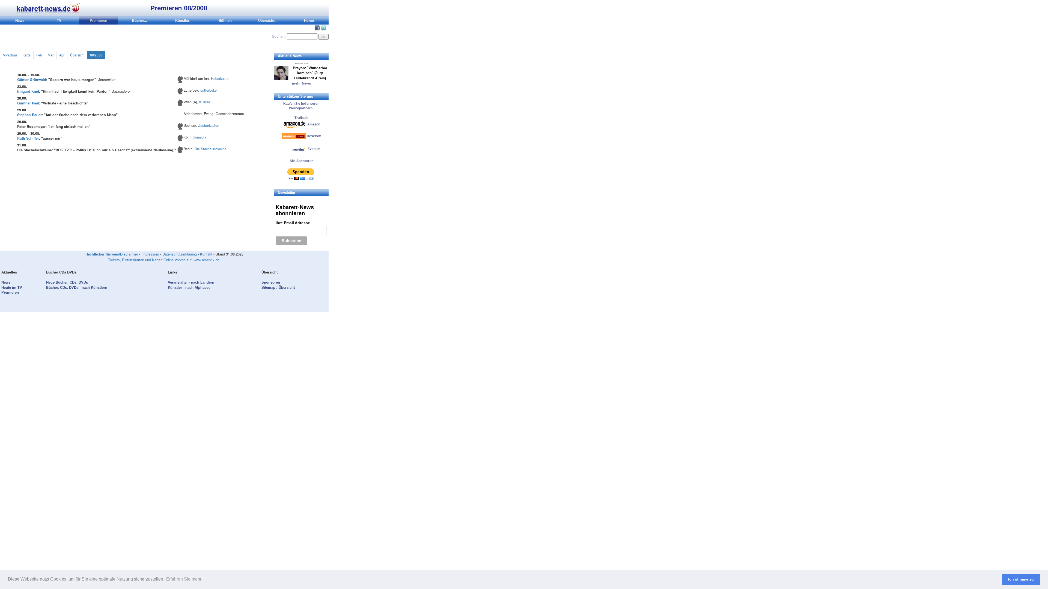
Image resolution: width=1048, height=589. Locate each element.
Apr (61, 55)
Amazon (313, 124)
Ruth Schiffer (28, 138)
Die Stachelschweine (211, 148)
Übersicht (77, 55)
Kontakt (206, 254)
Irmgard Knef (28, 91)
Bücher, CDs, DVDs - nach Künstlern (76, 288)
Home (309, 21)
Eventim (313, 149)
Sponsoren (270, 282)
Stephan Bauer (29, 114)
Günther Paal (28, 103)
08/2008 (96, 55)
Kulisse (204, 102)
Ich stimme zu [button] (1021, 579)
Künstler (182, 21)
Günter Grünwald (31, 79)
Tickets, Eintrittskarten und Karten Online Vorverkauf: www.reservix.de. (164, 259)
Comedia (199, 137)
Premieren (98, 21)
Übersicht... (268, 21)
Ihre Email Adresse (293, 223)
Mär (50, 55)
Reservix (314, 136)
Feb (39, 55)
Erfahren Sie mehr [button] (183, 579)
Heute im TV (11, 288)
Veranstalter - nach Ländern (191, 282)
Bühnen (225, 21)
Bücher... (139, 21)
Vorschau (10, 55)
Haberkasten (220, 78)
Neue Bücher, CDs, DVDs (67, 282)
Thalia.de (301, 118)
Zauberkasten (208, 125)
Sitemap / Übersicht (278, 288)
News (19, 21)
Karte (27, 55)
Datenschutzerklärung (179, 254)
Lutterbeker (209, 90)
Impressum (150, 254)
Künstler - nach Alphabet (189, 288)
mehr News (301, 83)
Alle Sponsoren (301, 161)
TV (59, 21)
